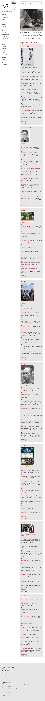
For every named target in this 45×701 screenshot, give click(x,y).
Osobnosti (5, 17)
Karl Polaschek (24, 408)
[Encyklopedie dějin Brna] (5, 59)
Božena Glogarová (25, 233)
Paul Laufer (23, 470)
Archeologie (5, 34)
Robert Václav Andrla (26, 246)
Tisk (31, 661)
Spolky (4, 32)
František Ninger (25, 481)
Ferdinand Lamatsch (26, 603)
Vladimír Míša (24, 394)
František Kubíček (25, 251)
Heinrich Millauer (25, 147)
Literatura (5, 36)
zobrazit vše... (24, 121)
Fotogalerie (5, 38)
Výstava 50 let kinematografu (28, 268)
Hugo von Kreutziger (26, 616)
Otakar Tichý (24, 426)
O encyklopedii (5, 63)
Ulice (3, 22)
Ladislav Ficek (24, 501)
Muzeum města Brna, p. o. (30, 684)
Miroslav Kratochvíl (25, 352)
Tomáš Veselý (24, 332)
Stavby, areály (4, 27)
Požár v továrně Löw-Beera (27, 97)
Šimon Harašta (24, 83)
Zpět (26, 661)
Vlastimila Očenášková (26, 326)
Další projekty (4, 53)
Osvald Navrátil (24, 490)
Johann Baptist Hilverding (27, 388)
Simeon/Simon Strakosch (27, 196)
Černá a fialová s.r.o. (7, 695)
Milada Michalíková (25, 191)
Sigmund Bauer (24, 184)
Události (4, 20)
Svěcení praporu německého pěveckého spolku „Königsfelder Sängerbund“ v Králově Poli (31, 170)
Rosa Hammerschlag (25, 567)
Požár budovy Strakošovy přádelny (29, 551)
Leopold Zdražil (24, 321)
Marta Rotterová (25, 415)
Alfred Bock (23, 71)
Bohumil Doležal (24, 634)
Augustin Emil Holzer (26, 240)
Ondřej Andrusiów (25, 560)
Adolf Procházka (24, 476)
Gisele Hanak (24, 580)
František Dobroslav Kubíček (27, 110)
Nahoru (21, 661)
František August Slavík (26, 307)
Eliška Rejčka (24, 539)
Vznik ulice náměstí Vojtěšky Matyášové (13, 7)
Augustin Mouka (25, 257)
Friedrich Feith (24, 627)
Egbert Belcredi (24, 609)
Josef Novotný (24, 117)
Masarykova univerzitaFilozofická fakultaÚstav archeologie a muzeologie (9, 686)
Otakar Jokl (23, 623)
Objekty (4, 24)
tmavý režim (8, 673)
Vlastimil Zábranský (25, 648)
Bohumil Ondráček (25, 507)
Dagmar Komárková (25, 641)
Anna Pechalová (24, 76)
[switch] (3, 673)
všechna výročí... (24, 123)
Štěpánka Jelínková (25, 433)
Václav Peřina (24, 421)
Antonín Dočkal (24, 585)
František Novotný (25, 312)
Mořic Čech (23, 346)
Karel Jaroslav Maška (26, 226)
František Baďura (25, 401)
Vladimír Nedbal (24, 105)
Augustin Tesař (24, 178)
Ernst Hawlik (24, 152)
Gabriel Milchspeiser (25, 496)
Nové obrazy (4, 45)
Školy (3, 30)
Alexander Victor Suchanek (27, 161)
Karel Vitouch (24, 339)
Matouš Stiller (24, 546)
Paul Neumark (24, 512)
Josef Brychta (24, 574)
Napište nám (4, 49)
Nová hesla (3, 41)
